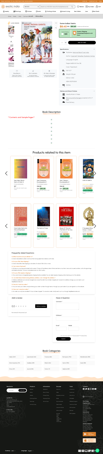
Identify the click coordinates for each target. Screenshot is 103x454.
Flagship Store (86, 403)
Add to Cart (82, 42)
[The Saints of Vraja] (43, 226)
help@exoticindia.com (17, 281)
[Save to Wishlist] (56, 24)
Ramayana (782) (67, 357)
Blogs (57, 398)
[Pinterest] (88, 389)
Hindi (20, 16)
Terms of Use (76, 335)
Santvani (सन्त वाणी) (28, 16)
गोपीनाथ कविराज (39, 16)
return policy (42, 270)
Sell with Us (72, 395)
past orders (63, 286)
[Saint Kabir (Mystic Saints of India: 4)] (20, 178)
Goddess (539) (30, 363)
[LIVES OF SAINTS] (89, 178)
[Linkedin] (93, 389)
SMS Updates (72, 413)
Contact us (93, 1)
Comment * (59, 301)
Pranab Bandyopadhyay (18, 232)
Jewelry (31, 395)
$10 (65, 34)
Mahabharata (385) (85, 357)
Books (14, 16)
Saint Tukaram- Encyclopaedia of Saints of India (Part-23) (66, 182)
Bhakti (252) (48, 363)
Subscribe (22, 390)
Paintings (32, 401)
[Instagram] (91, 389)
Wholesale (72, 398)
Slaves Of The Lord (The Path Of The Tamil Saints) (66, 229)
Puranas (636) (48, 357)
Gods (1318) (83, 363)
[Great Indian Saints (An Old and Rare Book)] (20, 226)
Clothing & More (33, 398)
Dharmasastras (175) (14, 363)
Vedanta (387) (66, 369)
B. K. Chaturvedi (19, 184)
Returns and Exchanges (73, 98)
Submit (63, 339)
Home (9, 16)
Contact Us (72, 389)
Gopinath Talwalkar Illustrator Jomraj (83, 56)
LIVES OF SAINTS (87, 180)
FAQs (57, 392)
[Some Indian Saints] (11, 29)
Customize (72, 392)
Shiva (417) (12, 369)
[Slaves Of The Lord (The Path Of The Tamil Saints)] (66, 226)
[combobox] (55, 7)
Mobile (70, 325)
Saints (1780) (66, 363)
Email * (58, 325)
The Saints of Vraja (42, 228)
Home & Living (33, 404)
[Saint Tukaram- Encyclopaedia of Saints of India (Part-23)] (66, 178)
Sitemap (71, 410)
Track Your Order (73, 404)
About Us (58, 389)
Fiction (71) (47, 369)
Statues (31, 389)
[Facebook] (84, 389)
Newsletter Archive (60, 395)
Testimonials (59, 404)
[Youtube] (95, 389)
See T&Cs (20, 76)
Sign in (84, 1)
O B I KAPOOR (41, 231)
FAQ (100, 1)
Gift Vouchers (72, 407)
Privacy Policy (84, 335)
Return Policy (46, 392)
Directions (85, 409)
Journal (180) (30, 369)
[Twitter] (86, 389)
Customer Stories (60, 407)
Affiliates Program (73, 401)
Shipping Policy (46, 398)
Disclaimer (45, 389)
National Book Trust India (81, 52)
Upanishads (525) (31, 357)
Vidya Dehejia (64, 231)
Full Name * (59, 315)
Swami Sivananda (88, 185)
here (50, 286)
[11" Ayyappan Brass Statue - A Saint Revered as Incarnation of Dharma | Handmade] (89, 226)
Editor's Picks (59, 410)
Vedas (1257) (12, 357)
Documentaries (59, 401)
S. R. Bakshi (41, 184)
